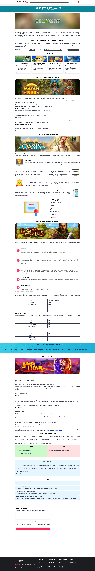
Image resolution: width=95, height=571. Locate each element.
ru (78, 2)
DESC (33, 49)
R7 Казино (38, 562)
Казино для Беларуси (51, 566)
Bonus (49, 49)
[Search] (67, 1)
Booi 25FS (60, 563)
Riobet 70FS (61, 566)
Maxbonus (53, 49)
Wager (58, 49)
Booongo (60, 430)
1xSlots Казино (39, 563)
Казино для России (51, 562)
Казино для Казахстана (52, 563)
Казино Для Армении (51, 567)
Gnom (34, 502)
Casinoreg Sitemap (73, 562)
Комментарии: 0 (19, 72)
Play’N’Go (47, 430)
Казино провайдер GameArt (39, 63)
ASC (30, 49)
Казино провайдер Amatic (72, 63)
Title (61, 49)
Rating (46, 49)
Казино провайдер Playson (22, 63)
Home (42, 9)
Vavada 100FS (61, 567)
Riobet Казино (39, 567)
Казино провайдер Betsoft (55, 63)
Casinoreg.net (17, 564)
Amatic (56, 430)
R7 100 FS (60, 562)
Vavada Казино (39, 566)
